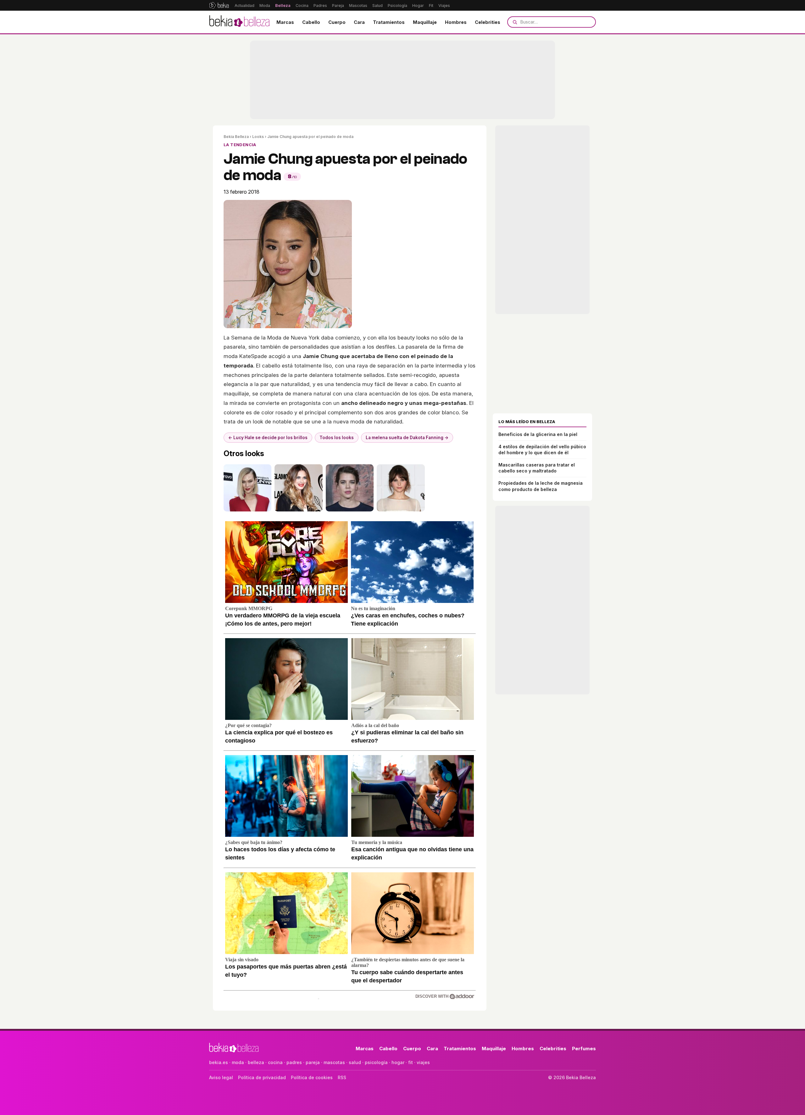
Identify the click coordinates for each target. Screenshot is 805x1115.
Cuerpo (337, 22)
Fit (431, 5)
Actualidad (244, 5)
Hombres (456, 22)
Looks (258, 136)
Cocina (302, 5)
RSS (342, 1077)
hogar (397, 1062)
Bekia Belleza (236, 136)
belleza (256, 1062)
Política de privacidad (262, 1077)
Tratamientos (389, 22)
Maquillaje (425, 22)
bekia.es (218, 1062)
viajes (423, 1062)
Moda (264, 5)
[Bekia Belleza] (239, 22)
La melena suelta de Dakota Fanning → (407, 437)
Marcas (285, 22)
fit (410, 1062)
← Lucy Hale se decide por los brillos (268, 437)
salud (355, 1062)
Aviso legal (221, 1077)
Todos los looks (336, 437)
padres (294, 1062)
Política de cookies (312, 1077)
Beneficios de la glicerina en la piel (537, 434)
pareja (313, 1062)
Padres (320, 5)
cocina (275, 1062)
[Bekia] (219, 5)
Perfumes (584, 1049)
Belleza (283, 5)
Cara (359, 22)
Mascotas (358, 5)
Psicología (397, 5)
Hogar (418, 5)
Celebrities (487, 22)
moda (238, 1062)
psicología (376, 1062)
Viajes (444, 5)
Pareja (338, 5)
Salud (377, 5)
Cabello (311, 22)
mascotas (334, 1062)
